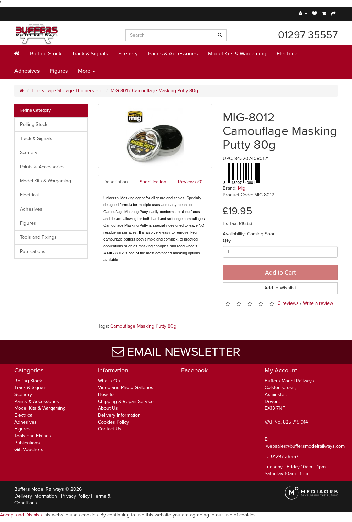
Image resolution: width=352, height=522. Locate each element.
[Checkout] (333, 14)
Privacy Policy (75, 496)
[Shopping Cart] (324, 14)
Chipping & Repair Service (126, 401)
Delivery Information (119, 415)
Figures (59, 70)
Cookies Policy (113, 422)
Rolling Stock (46, 53)
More (85, 70)
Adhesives (27, 70)
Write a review (318, 303)
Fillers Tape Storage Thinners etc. (67, 91)
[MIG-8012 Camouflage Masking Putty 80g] (155, 136)
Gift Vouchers (28, 449)
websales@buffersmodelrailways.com (305, 446)
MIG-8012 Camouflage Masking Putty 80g (154, 91)
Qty (227, 241)
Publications (32, 251)
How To (106, 394)
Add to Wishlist (280, 288)
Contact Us (109, 429)
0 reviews (288, 303)
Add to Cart (280, 272)
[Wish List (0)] (314, 14)
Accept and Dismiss (21, 515)
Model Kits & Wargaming (237, 53)
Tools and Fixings (38, 237)
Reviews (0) (190, 182)
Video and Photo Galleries (125, 388)
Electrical (288, 53)
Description (115, 182)
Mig (241, 188)
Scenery (128, 53)
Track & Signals (90, 53)
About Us (108, 408)
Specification (153, 182)
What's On (109, 381)
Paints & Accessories (173, 53)
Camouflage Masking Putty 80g (143, 326)
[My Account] (303, 14)
